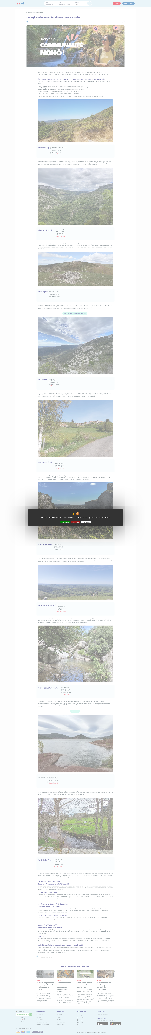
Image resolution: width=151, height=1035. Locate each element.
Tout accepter (65, 522)
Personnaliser (86, 522)
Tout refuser (76, 522)
